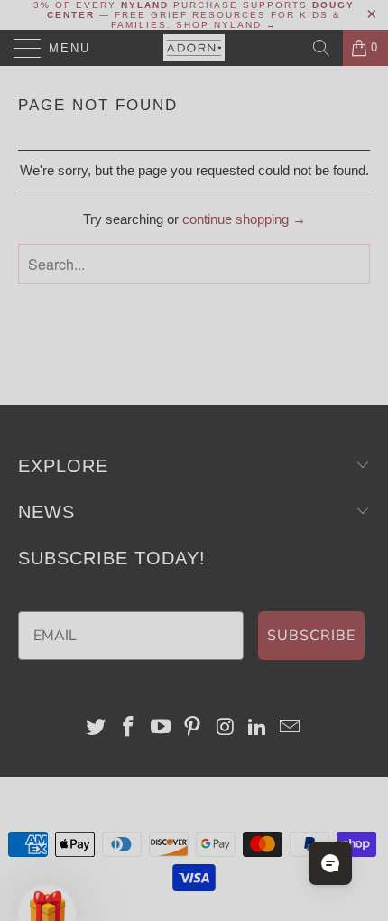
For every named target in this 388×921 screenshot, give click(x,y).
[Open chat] (330, 863)
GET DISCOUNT (101, 513)
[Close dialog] (366, 336)
